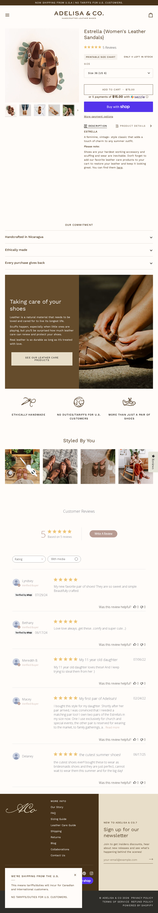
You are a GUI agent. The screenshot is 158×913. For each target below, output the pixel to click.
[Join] (150, 859)
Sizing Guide (58, 819)
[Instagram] (91, 873)
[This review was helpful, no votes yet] (134, 607)
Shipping (56, 831)
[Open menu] (11, 15)
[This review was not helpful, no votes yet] (141, 607)
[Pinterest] (84, 873)
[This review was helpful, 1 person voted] (134, 739)
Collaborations (60, 849)
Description (97, 125)
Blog (53, 843)
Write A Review (103, 533)
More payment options (98, 116)
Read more (112, 727)
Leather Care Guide (63, 825)
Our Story (57, 807)
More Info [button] (58, 801)
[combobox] (29, 559)
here (120, 167)
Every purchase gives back (25, 263)
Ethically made (16, 250)
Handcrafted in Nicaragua (24, 237)
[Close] (76, 873)
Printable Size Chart (101, 57)
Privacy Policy (142, 897)
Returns (56, 837)
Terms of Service (116, 901)
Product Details (132, 125)
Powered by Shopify (138, 905)
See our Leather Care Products (42, 358)
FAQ (53, 813)
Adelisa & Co (112, 897)
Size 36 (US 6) (97, 73)
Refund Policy (142, 901)
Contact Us (58, 855)
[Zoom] (12, 95)
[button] (118, 97)
